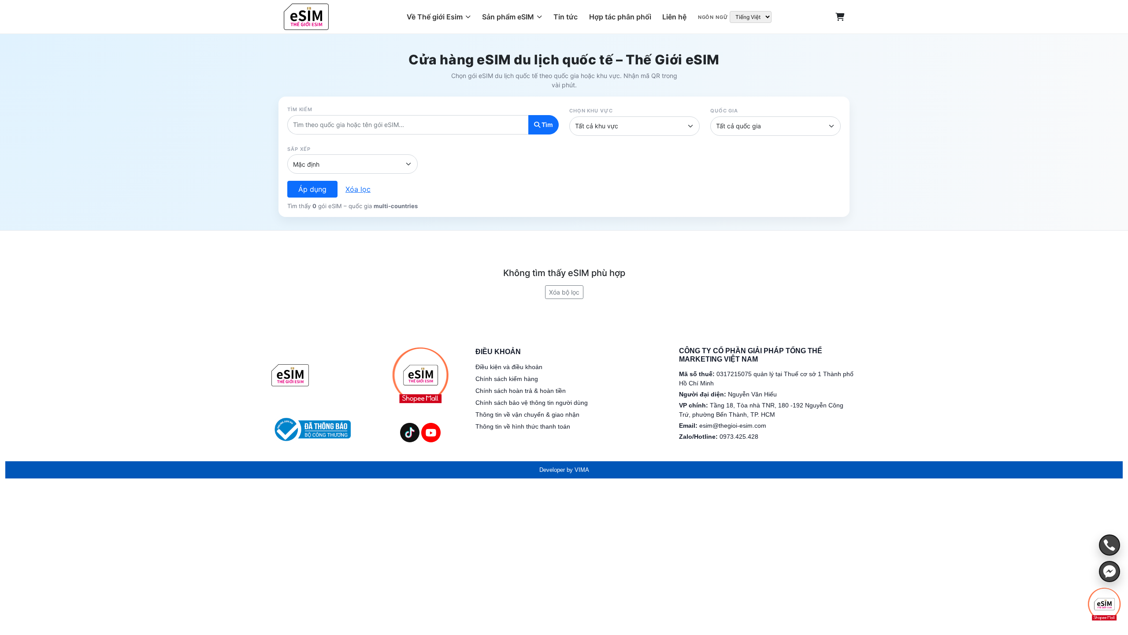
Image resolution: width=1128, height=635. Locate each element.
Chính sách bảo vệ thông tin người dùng (531, 402)
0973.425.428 (739, 436)
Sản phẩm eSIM (508, 16)
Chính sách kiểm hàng (506, 378)
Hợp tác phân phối (620, 16)
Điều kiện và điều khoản (508, 366)
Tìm (546, 124)
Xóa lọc (358, 189)
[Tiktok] (409, 432)
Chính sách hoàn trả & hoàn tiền (520, 390)
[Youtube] (431, 432)
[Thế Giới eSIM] (290, 375)
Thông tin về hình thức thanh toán (522, 426)
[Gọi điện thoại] (1109, 545)
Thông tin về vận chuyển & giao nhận (527, 414)
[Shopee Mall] (1104, 604)
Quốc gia (724, 111)
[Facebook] (1109, 571)
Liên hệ (674, 16)
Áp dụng (312, 189)
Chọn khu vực (591, 111)
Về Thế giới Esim (435, 16)
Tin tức (565, 16)
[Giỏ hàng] (839, 17)
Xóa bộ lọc (564, 292)
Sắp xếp (299, 149)
